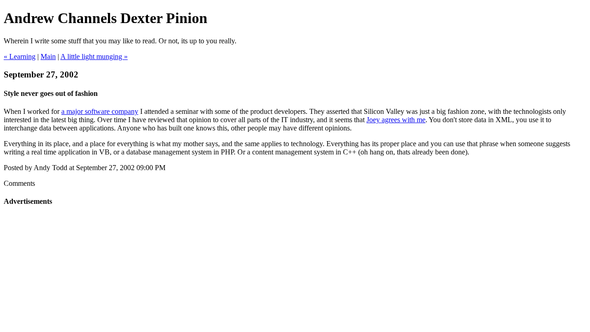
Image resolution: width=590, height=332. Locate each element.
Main (48, 56)
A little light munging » (94, 56)
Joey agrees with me (395, 120)
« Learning (19, 56)
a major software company (99, 111)
